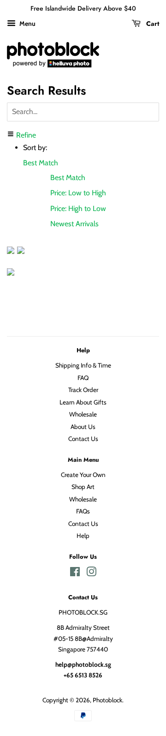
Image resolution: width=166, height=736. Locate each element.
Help (83, 535)
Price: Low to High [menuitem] (78, 192)
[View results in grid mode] (12, 251)
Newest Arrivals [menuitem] (74, 223)
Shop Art (83, 486)
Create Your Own (83, 474)
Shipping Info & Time (83, 365)
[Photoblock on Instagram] (91, 573)
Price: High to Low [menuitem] (78, 208)
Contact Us (83, 438)
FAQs (83, 511)
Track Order (83, 389)
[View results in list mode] (20, 251)
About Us (83, 426)
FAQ (83, 377)
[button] (40, 162)
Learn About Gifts (83, 402)
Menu (27, 23)
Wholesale (83, 414)
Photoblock (107, 700)
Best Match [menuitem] (67, 177)
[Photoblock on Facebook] (75, 573)
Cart (151, 23)
